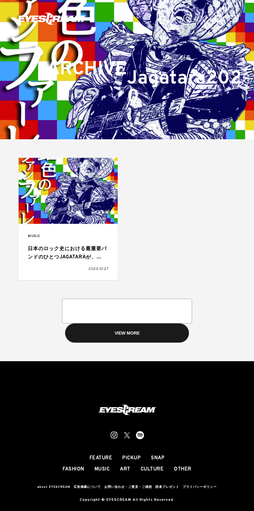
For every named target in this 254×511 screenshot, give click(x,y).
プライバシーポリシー (200, 487)
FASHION (73, 469)
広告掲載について (87, 487)
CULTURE (152, 469)
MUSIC (34, 236)
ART (125, 469)
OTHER (182, 469)
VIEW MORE (127, 333)
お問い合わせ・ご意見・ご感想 (128, 487)
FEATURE (101, 458)
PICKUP (131, 458)
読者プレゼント (167, 487)
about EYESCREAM (53, 487)
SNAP (157, 458)
